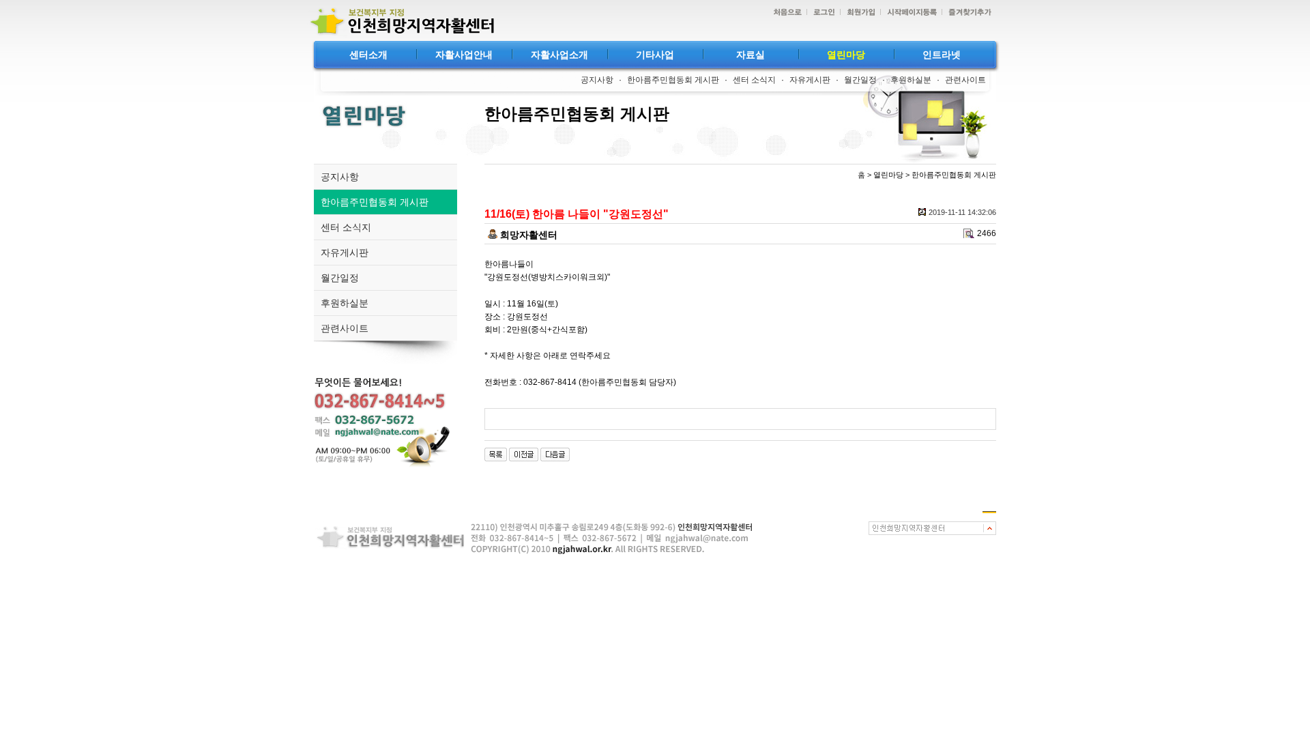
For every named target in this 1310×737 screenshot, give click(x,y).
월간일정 (860, 80)
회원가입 (857, 12)
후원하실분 (910, 80)
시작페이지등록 (908, 12)
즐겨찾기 (966, 12)
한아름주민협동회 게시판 (673, 80)
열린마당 (846, 54)
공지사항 (597, 80)
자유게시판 (809, 80)
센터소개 (368, 54)
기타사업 (655, 54)
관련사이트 (965, 80)
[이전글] (523, 454)
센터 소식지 (754, 80)
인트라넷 (941, 54)
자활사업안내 (464, 54)
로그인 (820, 12)
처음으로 (784, 12)
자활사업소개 (559, 54)
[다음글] (555, 454)
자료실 (750, 54)
